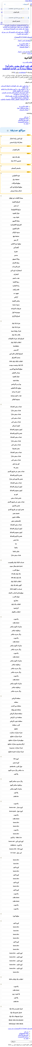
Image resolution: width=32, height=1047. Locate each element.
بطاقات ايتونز (16, 517)
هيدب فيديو (16, 278)
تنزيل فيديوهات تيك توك (16, 1016)
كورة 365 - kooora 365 (16, 849)
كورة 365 (16, 759)
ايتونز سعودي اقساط (16, 429)
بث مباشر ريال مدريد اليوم (16, 770)
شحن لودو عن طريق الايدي (16, 509)
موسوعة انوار (16, 312)
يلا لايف (16, 774)
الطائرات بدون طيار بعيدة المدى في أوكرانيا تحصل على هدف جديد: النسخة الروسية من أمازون (15, 28)
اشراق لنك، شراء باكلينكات (16, 338)
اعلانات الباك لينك (16, 342)
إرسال (12, 1041)
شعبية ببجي (16, 513)
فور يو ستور (16, 464)
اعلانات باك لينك (16, 604)
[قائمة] (31, 50)
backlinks (16, 346)
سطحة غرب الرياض (16, 717)
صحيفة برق (16, 179)
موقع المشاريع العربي (16, 369)
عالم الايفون (16, 228)
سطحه (16, 702)
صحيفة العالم (16, 399)
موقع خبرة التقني (16, 244)
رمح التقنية (16, 282)
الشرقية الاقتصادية (16, 224)
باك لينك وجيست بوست (16, 365)
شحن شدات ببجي (16, 498)
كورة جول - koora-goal (16, 811)
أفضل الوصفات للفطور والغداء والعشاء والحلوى (14, 99)
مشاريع (16, 600)
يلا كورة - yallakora (16, 845)
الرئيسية (29, 53)
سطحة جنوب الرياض (16, 721)
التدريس (16, 350)
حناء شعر (16, 540)
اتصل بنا (26, 123)
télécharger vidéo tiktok (16, 1023)
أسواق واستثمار (23, 47)
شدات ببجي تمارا (16, 410)
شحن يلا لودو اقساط (16, 433)
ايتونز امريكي (16, 425)
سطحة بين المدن (16, 706)
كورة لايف (16, 867)
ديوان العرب (16, 596)
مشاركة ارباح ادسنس (16, 142)
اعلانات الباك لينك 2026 (16, 361)
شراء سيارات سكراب (16, 732)
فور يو (16, 494)
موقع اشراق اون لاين (16, 187)
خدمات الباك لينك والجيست (16, 562)
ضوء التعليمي (16, 175)
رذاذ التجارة (16, 285)
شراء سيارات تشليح (16, 736)
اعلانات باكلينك (16, 612)
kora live (16, 863)
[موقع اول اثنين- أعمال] (25, 40)
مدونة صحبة (16, 304)
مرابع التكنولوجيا (16, 209)
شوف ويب (16, 217)
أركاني (16, 297)
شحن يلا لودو (16, 505)
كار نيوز (16, 240)
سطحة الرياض (16, 698)
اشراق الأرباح (16, 316)
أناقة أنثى (16, 247)
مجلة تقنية (16, 380)
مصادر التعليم (16, 373)
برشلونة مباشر (16, 630)
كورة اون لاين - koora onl (16, 841)
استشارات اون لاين (16, 270)
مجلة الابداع (16, 263)
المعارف (16, 274)
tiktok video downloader (16, 1020)
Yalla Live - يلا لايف (16, 837)
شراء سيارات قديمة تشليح (16, 751)
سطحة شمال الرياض (16, 713)
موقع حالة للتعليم (16, 388)
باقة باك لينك (16, 157)
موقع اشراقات (16, 183)
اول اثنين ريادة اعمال (16, 138)
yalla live (16, 796)
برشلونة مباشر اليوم (16, 785)
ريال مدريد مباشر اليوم (16, 781)
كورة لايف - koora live (16, 953)
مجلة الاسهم (16, 221)
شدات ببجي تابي (16, 418)
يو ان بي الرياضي (16, 384)
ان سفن (16, 205)
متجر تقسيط (16, 448)
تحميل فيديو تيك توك (16, 1012)
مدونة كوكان (16, 232)
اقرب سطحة (16, 725)
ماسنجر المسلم (16, 168)
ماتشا (16, 547)
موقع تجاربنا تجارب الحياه (16, 593)
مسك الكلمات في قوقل (16, 198)
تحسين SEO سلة (16, 161)
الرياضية (16, 608)
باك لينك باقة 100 (16, 577)
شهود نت (16, 293)
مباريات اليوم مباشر (16, 626)
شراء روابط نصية (16, 331)
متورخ (16, 251)
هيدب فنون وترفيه (16, 395)
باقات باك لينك (16, 335)
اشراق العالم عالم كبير (16, 353)
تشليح (16, 729)
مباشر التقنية (16, 301)
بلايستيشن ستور (16, 521)
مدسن (16, 255)
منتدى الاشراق (16, 357)
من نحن (26, 117)
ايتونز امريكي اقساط (16, 486)
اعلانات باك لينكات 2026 (16, 979)
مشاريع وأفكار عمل (22, 45)
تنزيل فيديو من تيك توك (16, 1008)
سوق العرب (16, 570)
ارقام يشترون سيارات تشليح (16, 744)
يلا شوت (16, 619)
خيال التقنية (16, 213)
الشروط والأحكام (23, 120)
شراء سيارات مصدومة (16, 748)
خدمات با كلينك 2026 (16, 589)
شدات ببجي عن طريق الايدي (16, 471)
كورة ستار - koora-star (16, 807)
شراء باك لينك (16, 323)
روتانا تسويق (16, 259)
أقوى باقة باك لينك (16, 585)
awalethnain (22, 72)
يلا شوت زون (16, 994)
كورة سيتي (16, 762)
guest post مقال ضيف (16, 566)
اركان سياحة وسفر (16, 191)
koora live (16, 822)
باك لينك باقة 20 (16, 574)
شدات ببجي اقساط (16, 406)
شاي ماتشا (16, 551)
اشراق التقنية (16, 202)
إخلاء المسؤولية (23, 118)
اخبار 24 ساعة (16, 392)
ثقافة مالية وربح (23, 43)
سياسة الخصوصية (23, 122)
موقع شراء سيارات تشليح (16, 740)
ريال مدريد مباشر (16, 634)
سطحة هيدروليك (16, 709)
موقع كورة (16, 916)
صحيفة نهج (16, 236)
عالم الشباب (16, 149)
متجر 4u (16, 467)
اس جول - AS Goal (16, 852)
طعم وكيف (16, 289)
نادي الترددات (16, 266)
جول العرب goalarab (16, 766)
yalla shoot (16, 623)
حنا (16, 544)
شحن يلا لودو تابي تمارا (16, 479)
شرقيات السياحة (16, 308)
